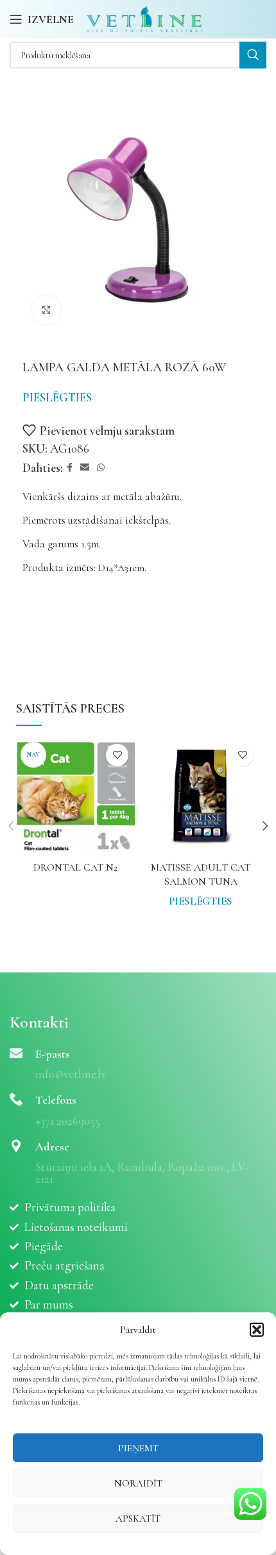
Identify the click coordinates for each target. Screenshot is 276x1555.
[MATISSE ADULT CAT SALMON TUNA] (200, 796)
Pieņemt (138, 1448)
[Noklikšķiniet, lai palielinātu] (46, 310)
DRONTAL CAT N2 (75, 867)
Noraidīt (138, 1483)
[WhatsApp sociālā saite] (100, 468)
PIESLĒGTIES (57, 397)
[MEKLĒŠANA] (252, 55)
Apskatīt (138, 1518)
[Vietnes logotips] (144, 17)
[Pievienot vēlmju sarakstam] (117, 755)
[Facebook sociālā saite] (69, 468)
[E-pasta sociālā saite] (84, 468)
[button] (256, 1329)
